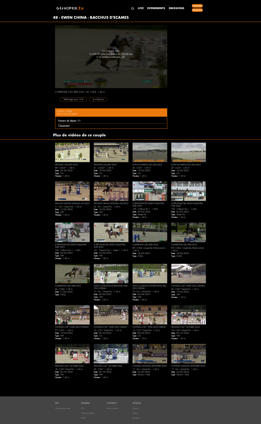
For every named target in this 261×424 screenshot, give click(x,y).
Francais (136, 408)
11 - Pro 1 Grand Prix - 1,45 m (68, 206)
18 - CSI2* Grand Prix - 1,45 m (185, 330)
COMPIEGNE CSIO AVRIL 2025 (145, 244)
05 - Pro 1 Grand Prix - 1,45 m (107, 206)
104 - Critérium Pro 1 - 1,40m (67, 250)
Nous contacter (112, 408)
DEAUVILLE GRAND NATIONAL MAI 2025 (72, 203)
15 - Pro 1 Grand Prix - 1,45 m (107, 291)
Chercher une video (62, 408)
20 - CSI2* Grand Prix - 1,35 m (185, 289)
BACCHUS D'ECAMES (67, 114)
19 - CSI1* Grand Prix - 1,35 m (107, 330)
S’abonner (197, 6)
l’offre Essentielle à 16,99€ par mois (116, 53)
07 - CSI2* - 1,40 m (64, 330)
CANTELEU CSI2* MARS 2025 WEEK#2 (188, 286)
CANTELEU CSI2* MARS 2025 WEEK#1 (110, 327)
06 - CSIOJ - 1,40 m (64, 289)
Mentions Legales (87, 413)
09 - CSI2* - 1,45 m (103, 369)
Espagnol (136, 418)
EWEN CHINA (64, 111)
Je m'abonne (98, 99)
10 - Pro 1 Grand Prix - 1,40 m (146, 291)
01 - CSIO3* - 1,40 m (103, 167)
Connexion (197, 10)
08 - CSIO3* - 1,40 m (65, 167)
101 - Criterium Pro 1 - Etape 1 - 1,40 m (111, 250)
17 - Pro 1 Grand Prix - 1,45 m (146, 369)
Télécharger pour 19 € (73, 99)
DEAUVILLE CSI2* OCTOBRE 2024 (185, 327)
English (135, 413)
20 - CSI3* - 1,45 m (141, 167)
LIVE (141, 8)
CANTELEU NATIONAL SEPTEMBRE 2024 (150, 366)
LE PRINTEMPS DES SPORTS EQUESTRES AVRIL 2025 (148, 204)
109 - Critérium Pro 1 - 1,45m (145, 209)
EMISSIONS (176, 8)
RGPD (83, 418)
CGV (83, 408)
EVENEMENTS (156, 8)
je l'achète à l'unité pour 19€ (112, 56)
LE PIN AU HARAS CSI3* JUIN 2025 (147, 164)
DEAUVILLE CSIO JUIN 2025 (66, 164)
